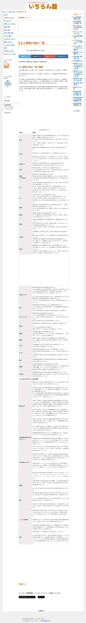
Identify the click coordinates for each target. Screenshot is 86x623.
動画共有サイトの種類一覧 (77, 53)
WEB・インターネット (10, 23)
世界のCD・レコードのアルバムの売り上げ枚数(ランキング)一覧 (78, 66)
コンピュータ (7, 20)
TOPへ (6, 14)
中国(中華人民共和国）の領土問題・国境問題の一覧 (78, 99)
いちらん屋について (45, 620)
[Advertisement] (33, 110)
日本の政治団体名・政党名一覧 (77, 22)
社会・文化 (7, 29)
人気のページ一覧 (8, 51)
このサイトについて (9, 17)
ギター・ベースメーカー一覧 (77, 32)
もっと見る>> (76, 110)
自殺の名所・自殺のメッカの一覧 (77, 79)
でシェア (25, 56)
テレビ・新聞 (7, 36)
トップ (5, 11)
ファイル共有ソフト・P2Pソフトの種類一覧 (77, 48)
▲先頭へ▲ (41, 610)
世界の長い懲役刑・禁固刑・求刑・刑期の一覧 (77, 93)
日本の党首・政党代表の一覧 (77, 57)
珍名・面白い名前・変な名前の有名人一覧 (77, 27)
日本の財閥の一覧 (77, 60)
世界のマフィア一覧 (77, 88)
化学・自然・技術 (8, 32)
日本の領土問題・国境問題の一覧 (77, 104)
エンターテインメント (9, 39)
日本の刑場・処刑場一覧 (77, 83)
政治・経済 (7, 26)
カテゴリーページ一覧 (9, 54)
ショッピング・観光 (9, 45)
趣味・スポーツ (8, 42)
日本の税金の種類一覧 (77, 36)
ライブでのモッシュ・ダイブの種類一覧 (77, 42)
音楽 (5, 48)
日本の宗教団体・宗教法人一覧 (77, 18)
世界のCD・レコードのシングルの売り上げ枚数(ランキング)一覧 (78, 73)
